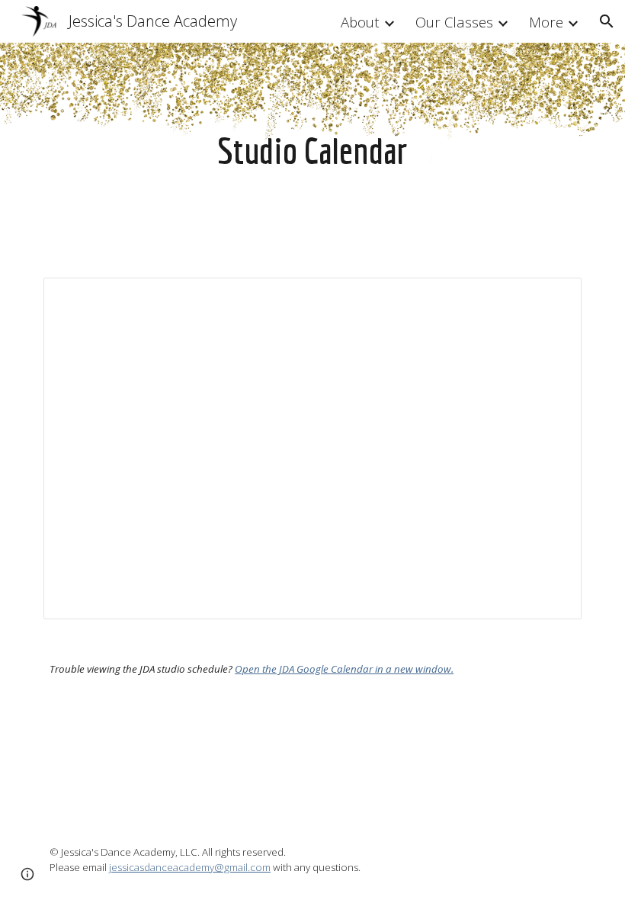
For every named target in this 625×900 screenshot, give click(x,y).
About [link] (360, 21)
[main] (313, 151)
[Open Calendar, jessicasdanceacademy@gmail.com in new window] (552, 297)
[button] (606, 21)
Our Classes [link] (454, 21)
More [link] (546, 21)
